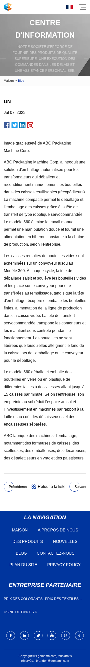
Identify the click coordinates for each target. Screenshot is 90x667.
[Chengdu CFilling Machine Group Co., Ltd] (8, 7)
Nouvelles (65, 541)
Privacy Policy (64, 565)
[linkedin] (24, 635)
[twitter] (38, 635)
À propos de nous (58, 530)
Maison (9, 80)
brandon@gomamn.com (52, 661)
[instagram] (65, 635)
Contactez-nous (55, 553)
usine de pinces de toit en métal (22, 613)
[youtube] (52, 635)
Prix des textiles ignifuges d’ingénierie (61, 600)
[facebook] (10, 635)
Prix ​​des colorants (23, 599)
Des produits (27, 541)
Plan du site (23, 565)
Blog (21, 553)
